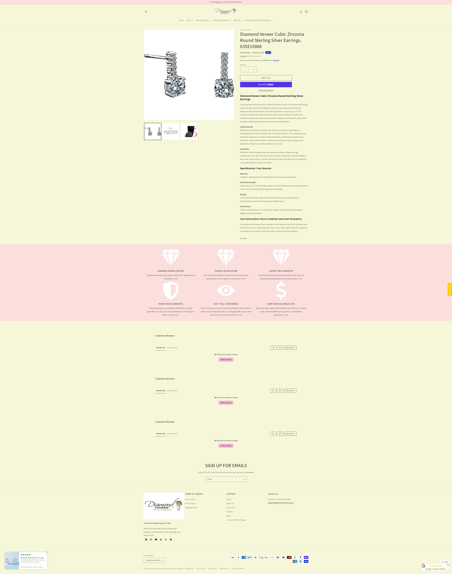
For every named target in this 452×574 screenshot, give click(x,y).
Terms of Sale (190, 499)
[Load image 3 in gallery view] (188, 131)
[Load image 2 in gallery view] (170, 131)
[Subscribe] (244, 479)
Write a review (226, 359)
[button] (146, 11)
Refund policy (189, 568)
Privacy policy (212, 568)
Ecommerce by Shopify (176, 568)
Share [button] (244, 238)
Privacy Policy (190, 503)
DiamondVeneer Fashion (155, 568)
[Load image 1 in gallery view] (152, 131)
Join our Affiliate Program (236, 520)
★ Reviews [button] (450, 289)
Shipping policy (224, 568)
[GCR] (424, 566)
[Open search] (273, 348)
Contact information (237, 568)
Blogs (228, 516)
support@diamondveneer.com (281, 502)
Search (229, 499)
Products (229, 512)
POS (165, 568)
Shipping (243, 56)
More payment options (266, 90)
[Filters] (280, 348)
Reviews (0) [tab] (160, 347)
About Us (230, 503)
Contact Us (230, 507)
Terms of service (201, 568)
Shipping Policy (191, 507)
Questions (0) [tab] (172, 347)
